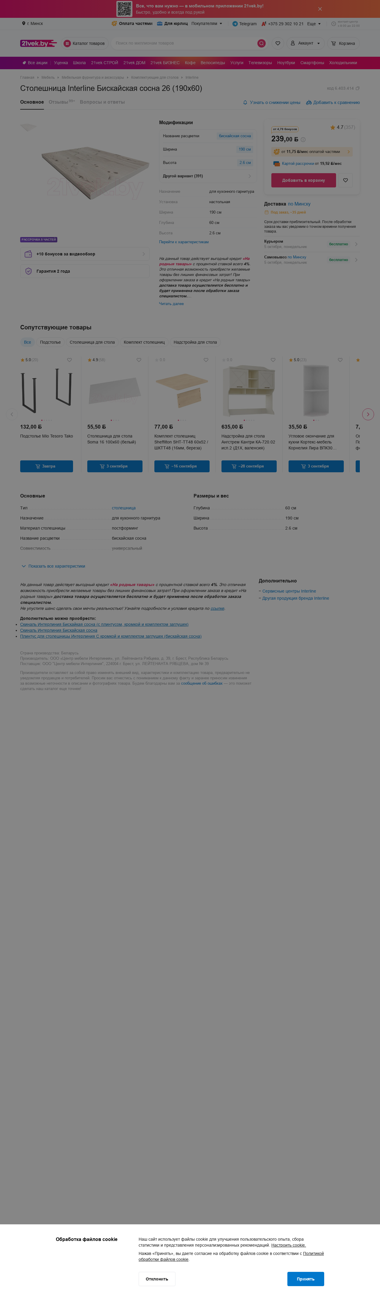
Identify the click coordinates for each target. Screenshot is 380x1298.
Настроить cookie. (288, 1245)
